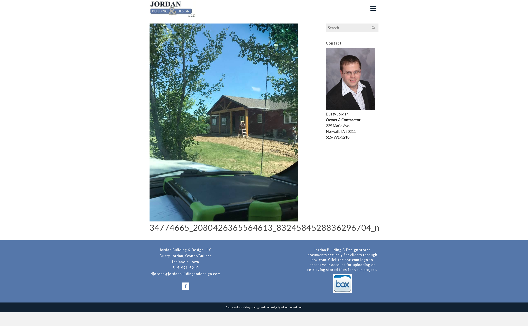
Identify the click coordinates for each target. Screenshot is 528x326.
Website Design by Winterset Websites (281, 307)
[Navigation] (373, 8)
